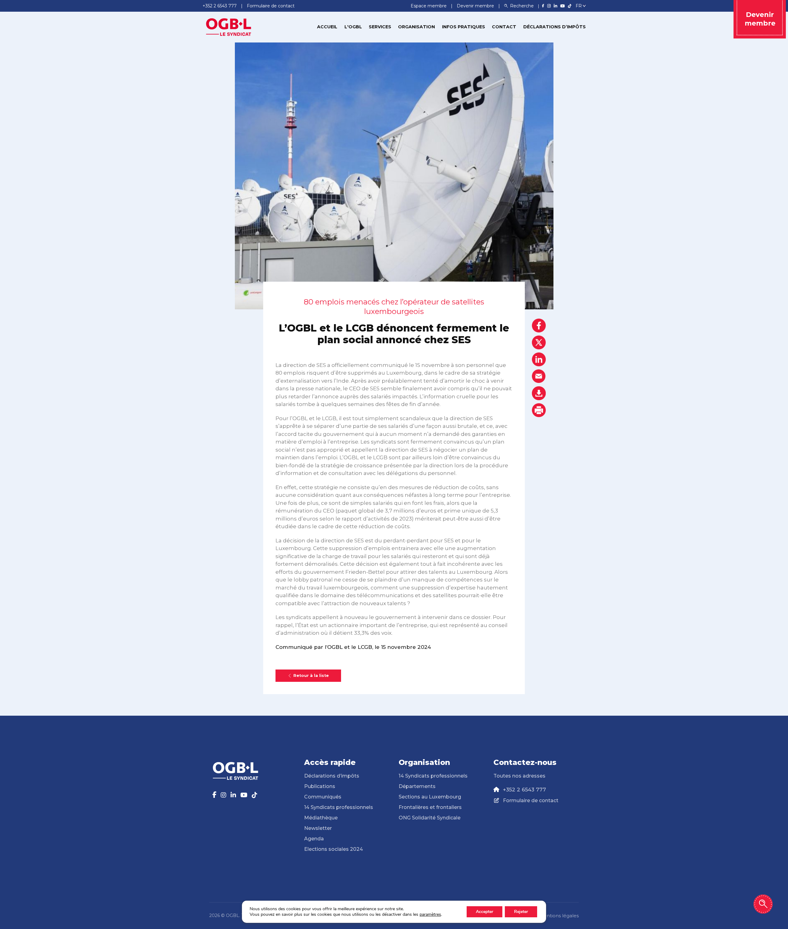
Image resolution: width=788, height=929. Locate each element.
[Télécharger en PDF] (539, 393)
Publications (319, 786)
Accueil (327, 27)
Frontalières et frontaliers (430, 807)
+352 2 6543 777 (524, 789)
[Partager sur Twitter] (539, 342)
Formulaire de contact (530, 800)
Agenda (314, 839)
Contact (504, 27)
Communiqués (322, 797)
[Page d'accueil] (229, 26)
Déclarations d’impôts (554, 27)
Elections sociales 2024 (333, 849)
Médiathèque (321, 818)
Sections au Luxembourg (430, 797)
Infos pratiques (463, 27)
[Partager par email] (539, 376)
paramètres (430, 914)
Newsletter (318, 828)
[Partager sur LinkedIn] (539, 359)
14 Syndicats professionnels (338, 807)
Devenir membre (476, 6)
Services (380, 27)
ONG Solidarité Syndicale (429, 818)
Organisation (416, 27)
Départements (417, 786)
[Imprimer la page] (539, 410)
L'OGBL (353, 27)
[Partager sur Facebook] (539, 325)
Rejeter (521, 912)
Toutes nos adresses (519, 776)
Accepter (484, 912)
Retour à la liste (311, 675)
